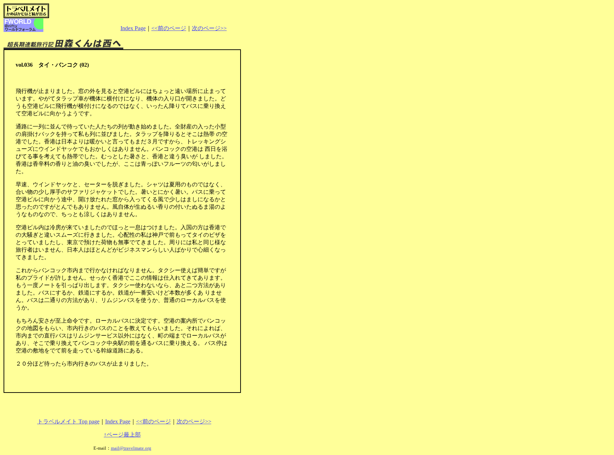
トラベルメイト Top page (68, 421)
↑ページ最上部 (122, 435)
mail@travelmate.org (131, 448)
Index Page (133, 28)
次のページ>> (209, 28)
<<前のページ (168, 28)
